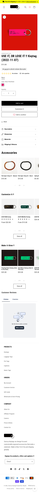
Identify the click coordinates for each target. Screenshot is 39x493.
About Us (7, 409)
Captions (6, 366)
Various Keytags (12, 485)
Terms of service (20, 488)
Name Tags (7, 370)
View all (19, 236)
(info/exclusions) (31, 1)
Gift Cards (7, 392)
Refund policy (31, 485)
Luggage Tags (8, 357)
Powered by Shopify (21, 485)
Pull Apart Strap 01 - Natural (9, 176)
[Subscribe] (32, 461)
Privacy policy (10, 488)
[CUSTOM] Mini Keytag (24, 217)
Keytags (6, 352)
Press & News (8, 423)
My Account (7, 383)
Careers (6, 418)
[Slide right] (24, 185)
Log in (6, 69)
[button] (4, 7)
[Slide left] (15, 185)
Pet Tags (6, 361)
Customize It (19, 109)
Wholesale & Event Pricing (12, 396)
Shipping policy (30, 488)
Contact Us (7, 427)
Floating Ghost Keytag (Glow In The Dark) (9, 268)
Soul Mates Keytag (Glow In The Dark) (25, 268)
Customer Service (9, 387)
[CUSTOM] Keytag (6, 217)
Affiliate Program (9, 414)
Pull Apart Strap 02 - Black (25, 176)
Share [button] (5, 122)
